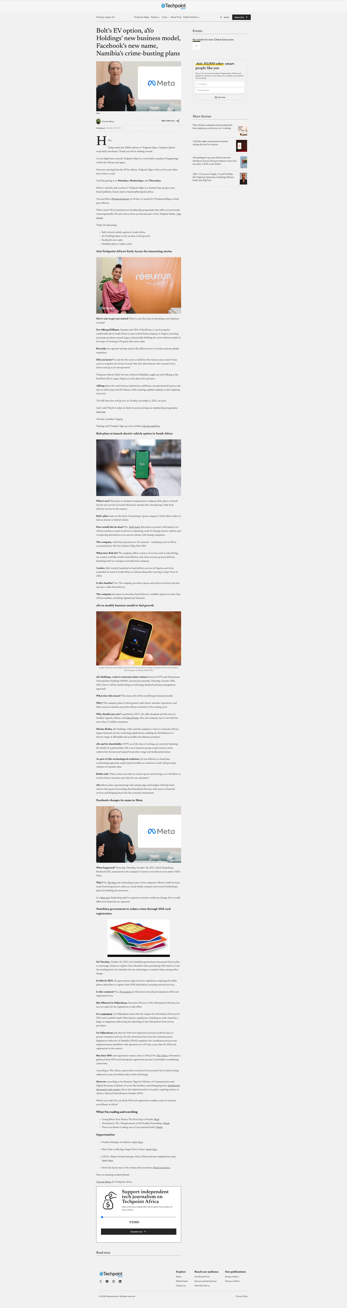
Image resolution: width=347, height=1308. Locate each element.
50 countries (125, 992)
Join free (221, 97)
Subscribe (239, 17)
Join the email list (151, 426)
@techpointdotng (120, 199)
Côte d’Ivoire (132, 718)
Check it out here (161, 1168)
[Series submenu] (168, 17)
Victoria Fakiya (108, 122)
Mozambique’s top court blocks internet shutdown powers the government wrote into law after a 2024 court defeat (215, 161)
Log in (119, 419)
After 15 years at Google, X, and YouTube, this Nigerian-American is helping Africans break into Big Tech (213, 177)
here (140, 1142)
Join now (100, 412)
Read (156, 1119)
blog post (105, 898)
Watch (166, 1123)
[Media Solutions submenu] (199, 17)
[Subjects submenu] (159, 17)
